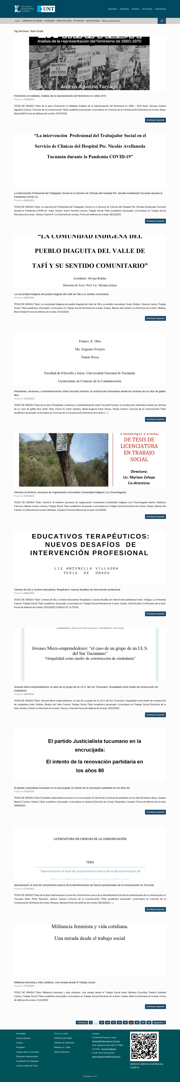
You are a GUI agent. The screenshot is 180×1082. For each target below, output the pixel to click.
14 (113, 1022)
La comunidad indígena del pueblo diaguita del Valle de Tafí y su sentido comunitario (61, 294)
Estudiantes (124, 9)
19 (143, 1022)
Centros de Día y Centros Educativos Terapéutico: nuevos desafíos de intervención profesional (67, 589)
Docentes (135, 9)
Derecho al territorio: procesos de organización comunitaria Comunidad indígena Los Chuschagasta (70, 492)
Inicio (17, 21)
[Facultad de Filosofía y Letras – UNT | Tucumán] (34, 9)
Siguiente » (159, 1022)
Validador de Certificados (64, 1043)
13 (107, 1022)
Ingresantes (112, 9)
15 (119, 1022)
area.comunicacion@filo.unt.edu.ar (106, 1057)
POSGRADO (49, 21)
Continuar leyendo (155, 120)
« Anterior (81, 1022)
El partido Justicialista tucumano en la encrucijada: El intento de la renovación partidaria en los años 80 (72, 788)
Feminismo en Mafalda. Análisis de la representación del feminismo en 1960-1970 (60, 96)
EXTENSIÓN (78, 21)
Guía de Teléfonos (108, 1049)
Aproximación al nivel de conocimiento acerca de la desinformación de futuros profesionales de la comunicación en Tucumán (84, 885)
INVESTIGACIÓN (64, 21)
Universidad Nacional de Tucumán (106, 1041)
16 (125, 1022)
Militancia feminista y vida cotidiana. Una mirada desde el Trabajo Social (54, 982)
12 (102, 1022)
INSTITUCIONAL (93, 21)
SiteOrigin (88, 1076)
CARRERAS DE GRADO (32, 21)
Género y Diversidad (111, 21)
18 (137, 1022)
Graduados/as (160, 9)
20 (149, 1022)
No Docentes (147, 9)
